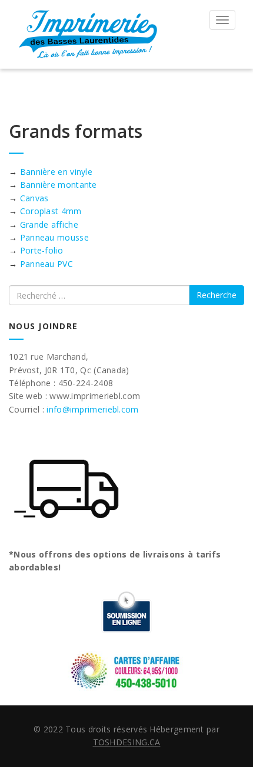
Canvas (35, 198)
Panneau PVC (46, 263)
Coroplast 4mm (52, 211)
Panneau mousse (56, 237)
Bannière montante (58, 184)
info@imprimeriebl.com (92, 409)
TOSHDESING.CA (127, 742)
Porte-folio (43, 250)
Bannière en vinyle (56, 171)
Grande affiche (50, 224)
